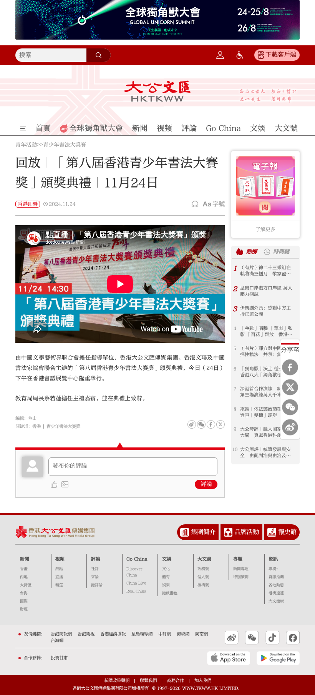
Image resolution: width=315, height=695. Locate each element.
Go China (137, 559)
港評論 (97, 585)
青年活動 (26, 145)
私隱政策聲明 (116, 680)
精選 (59, 585)
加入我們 (202, 680)
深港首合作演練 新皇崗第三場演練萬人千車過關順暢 (265, 392)
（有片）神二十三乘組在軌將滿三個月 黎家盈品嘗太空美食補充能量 (265, 271)
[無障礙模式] (240, 55)
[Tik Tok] (272, 638)
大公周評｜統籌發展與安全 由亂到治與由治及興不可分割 (265, 453)
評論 (206, 484)
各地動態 (276, 585)
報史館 (287, 531)
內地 (24, 577)
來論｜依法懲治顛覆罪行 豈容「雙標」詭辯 (267, 412)
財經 (24, 609)
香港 (36, 426)
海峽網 (183, 634)
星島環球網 (142, 634)
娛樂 (166, 585)
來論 (95, 577)
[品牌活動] (228, 532)
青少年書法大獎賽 (64, 145)
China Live (136, 583)
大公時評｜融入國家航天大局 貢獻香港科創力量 (265, 432)
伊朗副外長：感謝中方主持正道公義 (265, 311)
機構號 (203, 585)
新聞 (24, 559)
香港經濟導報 (113, 634)
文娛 (166, 559)
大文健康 (276, 601)
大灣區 (26, 585)
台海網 (57, 640)
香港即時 (28, 204)
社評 (95, 569)
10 (234, 449)
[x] (290, 387)
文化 (166, 569)
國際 (24, 601)
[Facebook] (290, 367)
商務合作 (175, 680)
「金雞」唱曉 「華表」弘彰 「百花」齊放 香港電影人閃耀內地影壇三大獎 (266, 332)
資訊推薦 (276, 577)
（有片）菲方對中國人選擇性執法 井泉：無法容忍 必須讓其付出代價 (265, 351)
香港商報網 (61, 634)
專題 (237, 559)
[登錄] (220, 55)
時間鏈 (281, 252)
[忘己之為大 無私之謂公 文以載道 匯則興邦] (268, 95)
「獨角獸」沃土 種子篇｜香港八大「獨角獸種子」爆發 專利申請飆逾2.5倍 (266, 372)
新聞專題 (241, 569)
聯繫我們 (148, 680)
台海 (24, 593)
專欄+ (273, 569)
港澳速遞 (276, 593)
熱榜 (251, 252)
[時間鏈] (267, 251)
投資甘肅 (59, 657)
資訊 (273, 559)
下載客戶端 (280, 54)
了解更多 (265, 229)
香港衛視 (86, 634)
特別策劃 (241, 577)
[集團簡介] (184, 532)
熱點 (59, 569)
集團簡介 (203, 531)
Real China (136, 591)
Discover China (134, 572)
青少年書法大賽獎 (63, 426)
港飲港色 (169, 593)
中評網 (164, 634)
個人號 (203, 577)
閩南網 (201, 634)
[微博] (290, 427)
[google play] (278, 658)
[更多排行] (239, 251)
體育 (166, 577)
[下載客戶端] (261, 55)
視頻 (60, 559)
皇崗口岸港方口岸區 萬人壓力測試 (266, 291)
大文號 (204, 559)
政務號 (203, 569)
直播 (59, 577)
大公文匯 (157, 90)
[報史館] (271, 532)
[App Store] (228, 658)
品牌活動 (246, 531)
